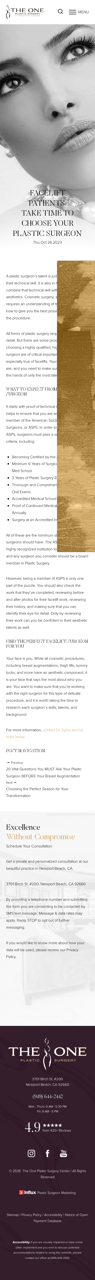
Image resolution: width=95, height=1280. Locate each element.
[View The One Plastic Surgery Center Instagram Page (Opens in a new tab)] (32, 1156)
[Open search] (60, 12)
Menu (83, 12)
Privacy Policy (31, 1214)
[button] (72, 12)
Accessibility (53, 1214)
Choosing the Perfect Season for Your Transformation (37, 789)
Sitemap (13, 1214)
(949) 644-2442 (59, 1258)
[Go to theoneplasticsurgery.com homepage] (27, 12)
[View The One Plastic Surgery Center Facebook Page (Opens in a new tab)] (48, 1156)
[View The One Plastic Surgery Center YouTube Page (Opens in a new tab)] (63, 1156)
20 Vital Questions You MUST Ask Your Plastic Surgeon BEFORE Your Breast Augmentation (44, 769)
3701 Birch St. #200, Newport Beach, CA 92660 (46, 884)
